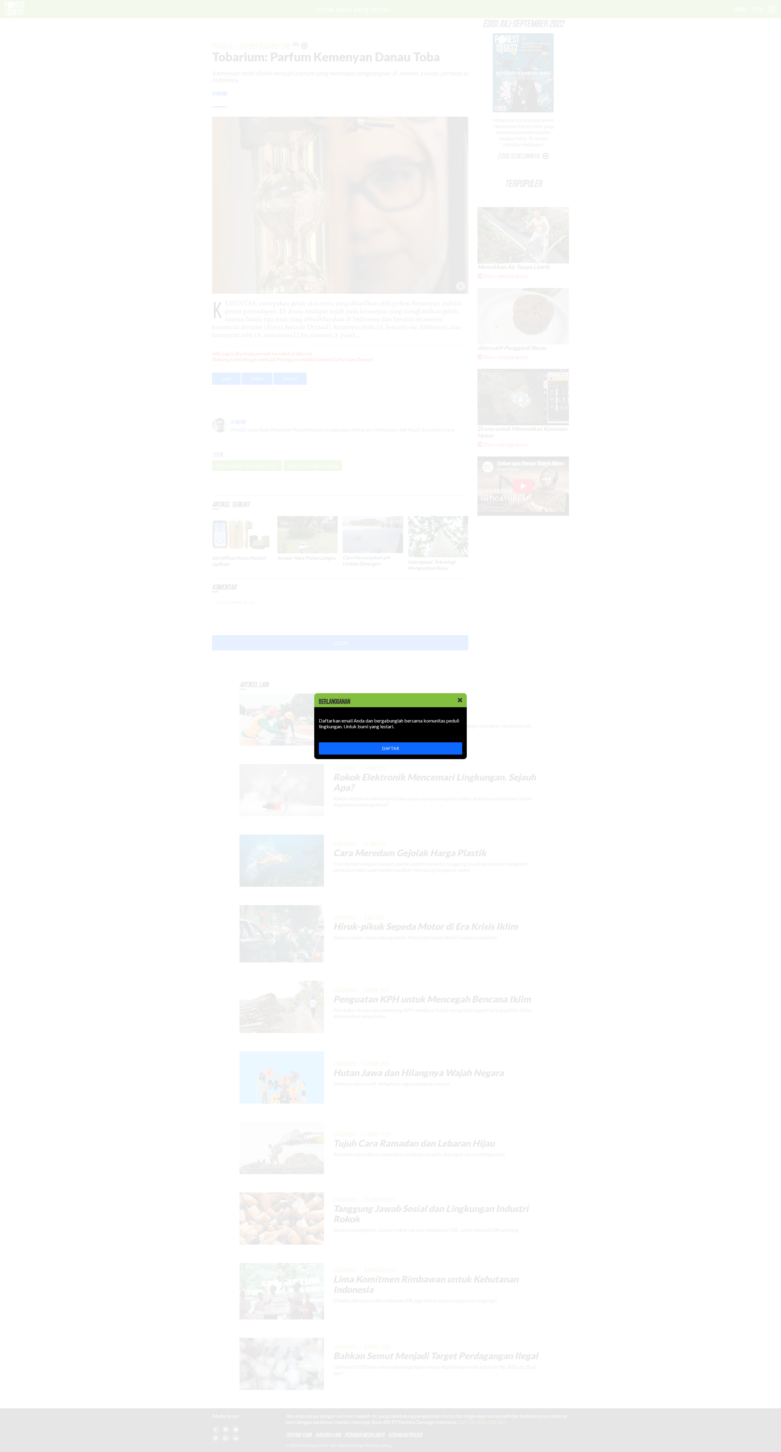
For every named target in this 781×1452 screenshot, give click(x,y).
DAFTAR (390, 748)
